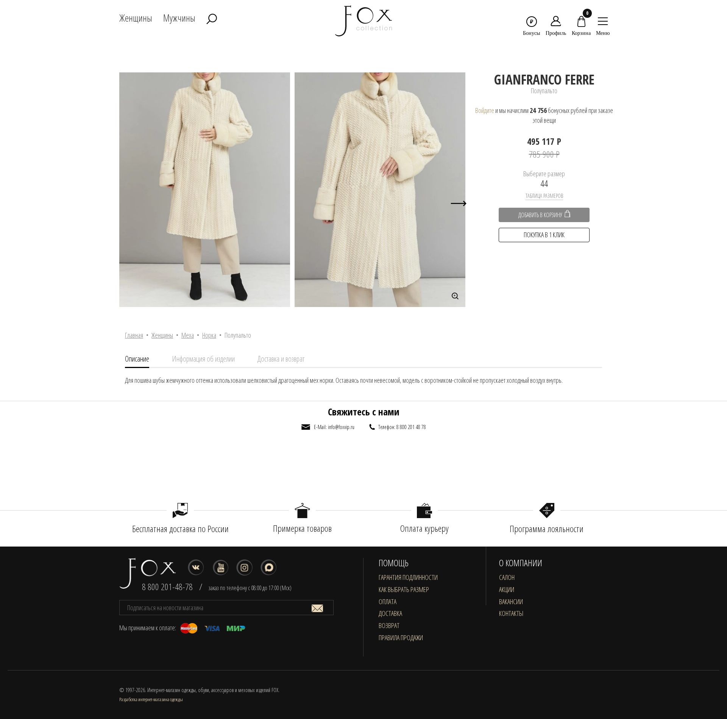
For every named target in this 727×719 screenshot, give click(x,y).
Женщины (162, 335)
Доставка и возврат (280, 359)
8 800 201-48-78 (167, 586)
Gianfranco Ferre (544, 79)
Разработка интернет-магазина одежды (151, 699)
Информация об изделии (203, 359)
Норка (209, 335)
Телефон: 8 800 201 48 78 (402, 427)
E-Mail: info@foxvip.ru (334, 427)
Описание (137, 359)
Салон (507, 577)
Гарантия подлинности (408, 577)
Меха (187, 335)
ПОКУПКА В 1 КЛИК (544, 234)
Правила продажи (401, 637)
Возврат (389, 625)
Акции (506, 589)
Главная (134, 335)
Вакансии (511, 601)
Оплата (387, 601)
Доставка (390, 613)
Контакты (511, 613)
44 (544, 183)
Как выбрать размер (404, 589)
